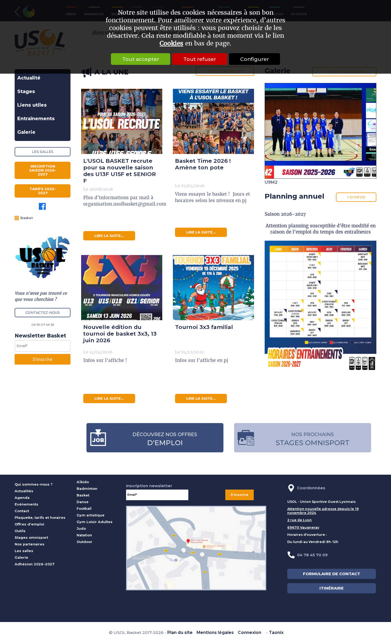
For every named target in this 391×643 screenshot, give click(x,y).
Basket (26, 218)
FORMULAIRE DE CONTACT (331, 573)
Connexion (249, 632)
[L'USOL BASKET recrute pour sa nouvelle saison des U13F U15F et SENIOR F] (121, 121)
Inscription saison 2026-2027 (42, 170)
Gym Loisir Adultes (95, 522)
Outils (20, 531)
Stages (26, 91)
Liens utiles (32, 105)
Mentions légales (215, 632)
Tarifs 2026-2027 (43, 191)
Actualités (24, 491)
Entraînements (36, 119)
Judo (81, 529)
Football (84, 509)
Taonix (276, 632)
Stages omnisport (31, 538)
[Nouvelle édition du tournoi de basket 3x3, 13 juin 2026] (121, 287)
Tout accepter (140, 59)
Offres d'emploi (29, 524)
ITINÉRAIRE (331, 588)
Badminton (87, 489)
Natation (84, 535)
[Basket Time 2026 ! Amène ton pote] (213, 121)
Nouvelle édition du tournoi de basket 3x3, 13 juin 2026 (120, 334)
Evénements (26, 504)
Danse (83, 502)
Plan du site (180, 632)
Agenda (22, 498)
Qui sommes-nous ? (34, 484)
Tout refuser (199, 59)
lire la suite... (109, 236)
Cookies (171, 43)
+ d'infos (356, 197)
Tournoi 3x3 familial (204, 327)
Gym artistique (91, 515)
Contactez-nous (42, 313)
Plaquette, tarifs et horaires (40, 518)
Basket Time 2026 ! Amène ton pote (203, 164)
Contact (22, 511)
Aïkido (83, 482)
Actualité (28, 78)
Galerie (26, 132)
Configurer (254, 59)
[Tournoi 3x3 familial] (213, 287)
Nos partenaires (29, 544)
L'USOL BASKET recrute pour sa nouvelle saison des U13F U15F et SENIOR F (119, 170)
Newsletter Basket (40, 335)
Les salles (42, 152)
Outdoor (84, 542)
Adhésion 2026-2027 (35, 564)
